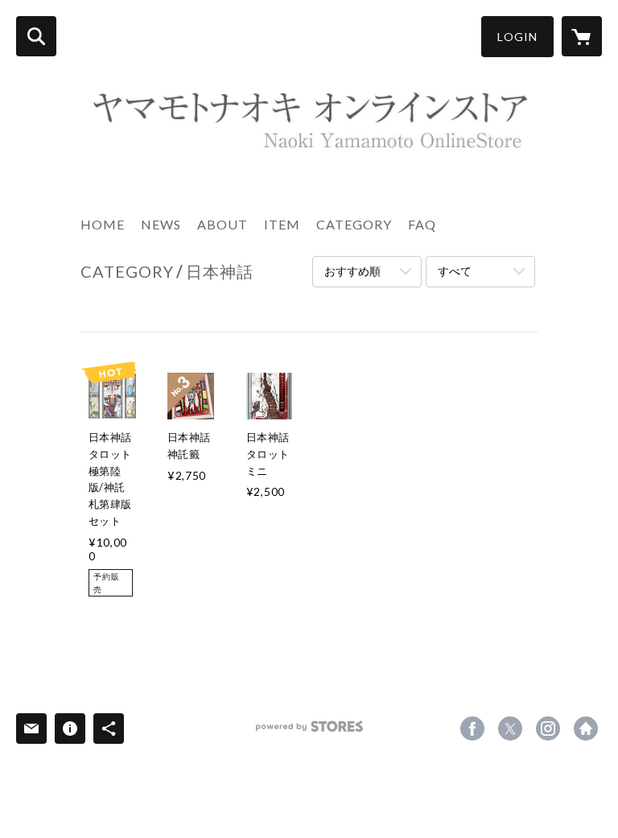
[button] (517, 36)
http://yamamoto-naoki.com (586, 728)
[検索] (36, 36)
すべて (455, 271)
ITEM (282, 224)
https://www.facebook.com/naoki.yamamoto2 (472, 728)
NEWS (161, 224)
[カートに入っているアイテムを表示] (582, 36)
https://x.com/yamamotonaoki (510, 728)
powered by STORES (309, 732)
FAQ (422, 224)
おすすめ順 (352, 271)
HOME (102, 224)
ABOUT (222, 224)
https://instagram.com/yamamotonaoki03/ (548, 728)
